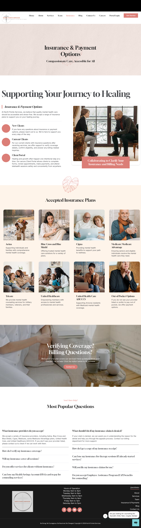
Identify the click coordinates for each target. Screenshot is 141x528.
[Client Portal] (6, 158)
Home (31, 15)
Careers (102, 15)
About (40, 15)
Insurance (70, 15)
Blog (80, 15)
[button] (35, 431)
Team (60, 15)
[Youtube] (74, 509)
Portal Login (114, 15)
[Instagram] (69, 509)
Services (50, 15)
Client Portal (18, 155)
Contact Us (90, 15)
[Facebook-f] (64, 509)
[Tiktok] (79, 509)
